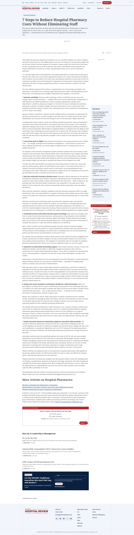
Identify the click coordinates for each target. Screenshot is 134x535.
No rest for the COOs (29, 438)
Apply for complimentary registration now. (69, 402)
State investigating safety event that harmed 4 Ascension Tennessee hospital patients (100, 114)
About (84, 2)
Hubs (88, 8)
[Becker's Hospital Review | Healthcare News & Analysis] (31, 8)
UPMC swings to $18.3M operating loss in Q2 (38, 462)
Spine (42, 2)
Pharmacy (65, 2)
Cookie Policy (72, 532)
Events (107, 8)
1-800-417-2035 (59, 512)
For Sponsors (91, 2)
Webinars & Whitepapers (98, 514)
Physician (60, 2)
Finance (54, 8)
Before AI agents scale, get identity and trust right (55, 411)
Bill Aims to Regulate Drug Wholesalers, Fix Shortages (40, 385)
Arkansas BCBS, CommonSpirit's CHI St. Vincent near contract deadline (48, 449)
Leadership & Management (29, 15)
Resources (99, 8)
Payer (49, 2)
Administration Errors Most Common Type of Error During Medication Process (47, 387)
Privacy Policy (69, 480)
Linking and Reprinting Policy (82, 532)
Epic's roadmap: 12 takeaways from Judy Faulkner (99, 136)
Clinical (27, 2)
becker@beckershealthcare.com (63, 514)
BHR (23, 2)
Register (82, 423)
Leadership (45, 8)
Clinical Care (70, 8)
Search (99, 2)
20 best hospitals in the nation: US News (100, 126)
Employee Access (93, 532)
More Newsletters (59, 486)
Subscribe (106, 2)
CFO (36, 2)
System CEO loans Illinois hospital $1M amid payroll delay (101, 190)
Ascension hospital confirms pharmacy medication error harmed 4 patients (101, 159)
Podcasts (94, 517)
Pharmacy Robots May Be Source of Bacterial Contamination (42, 389)
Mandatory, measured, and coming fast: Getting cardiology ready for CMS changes (101, 211)
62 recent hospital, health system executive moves (100, 180)
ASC (38, 2)
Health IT (32, 2)
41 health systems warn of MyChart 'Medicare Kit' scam (101, 171)
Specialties (80, 8)
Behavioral (54, 2)
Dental (45, 2)
